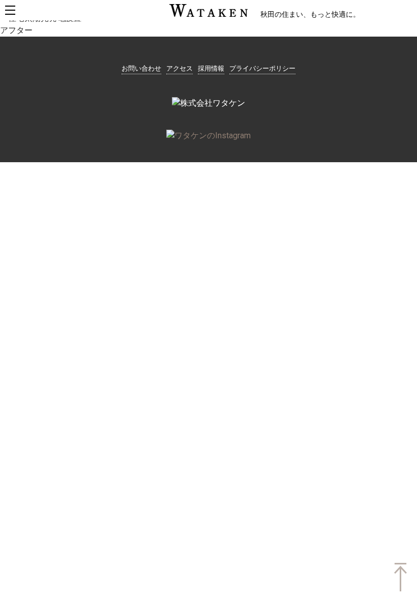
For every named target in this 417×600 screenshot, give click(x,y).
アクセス (179, 68)
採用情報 (211, 68)
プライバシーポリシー (262, 68)
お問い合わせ (141, 68)
